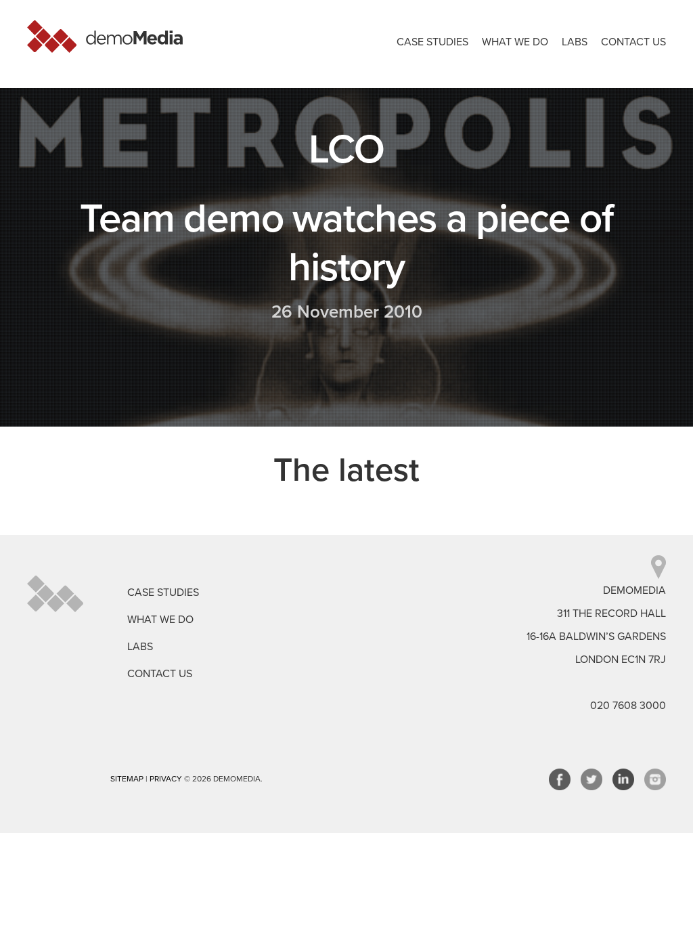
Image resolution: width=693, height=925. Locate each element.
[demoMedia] (105, 36)
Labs (574, 42)
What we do (515, 42)
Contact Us (633, 42)
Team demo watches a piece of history (346, 243)
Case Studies (432, 42)
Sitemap (126, 778)
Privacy (166, 778)
